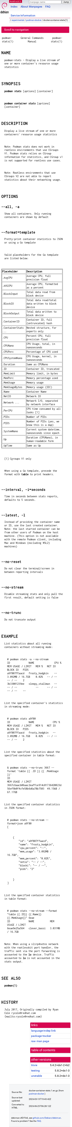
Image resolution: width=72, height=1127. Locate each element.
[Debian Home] (4, 7)
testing (35, 1070)
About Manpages (31, 6)
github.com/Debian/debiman (47, 1118)
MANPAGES (15, 1)
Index (14, 6)
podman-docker (33, 20)
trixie (34, 1065)
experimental (18, 20)
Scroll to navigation (16, 29)
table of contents (43, 1050)
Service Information (23, 15)
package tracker (41, 1036)
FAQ (47, 6)
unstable (36, 1075)
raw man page (40, 1041)
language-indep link (43, 1030)
